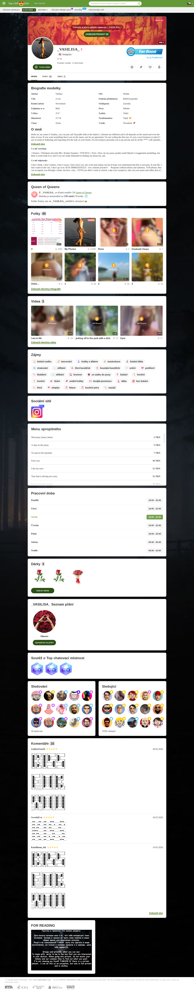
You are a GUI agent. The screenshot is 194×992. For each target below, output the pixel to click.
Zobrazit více (38, 144)
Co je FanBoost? (155, 57)
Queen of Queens (83, 192)
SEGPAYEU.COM (73, 980)
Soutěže (78, 10)
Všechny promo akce (61, 10)
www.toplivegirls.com (42, 980)
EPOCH (63, 980)
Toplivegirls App (96, 10)
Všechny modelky (11, 10)
